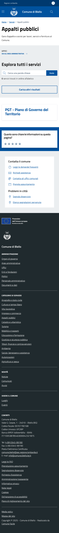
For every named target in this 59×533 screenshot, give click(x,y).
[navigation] (3, 11)
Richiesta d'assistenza (12, 474)
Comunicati (7, 381)
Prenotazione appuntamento (15, 466)
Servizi (12, 22)
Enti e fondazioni (9, 272)
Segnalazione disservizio (13, 470)
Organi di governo (10, 258)
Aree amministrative (11, 263)
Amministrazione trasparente (15, 479)
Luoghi (5, 400)
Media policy (7, 511)
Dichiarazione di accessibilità (14, 496)
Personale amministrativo (13, 280)
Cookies (5, 492)
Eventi (5, 404)
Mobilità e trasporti (10, 330)
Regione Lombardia (10, 3)
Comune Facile (8, 523)
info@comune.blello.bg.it (20, 455)
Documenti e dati (9, 285)
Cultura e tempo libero (12, 304)
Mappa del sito (8, 516)
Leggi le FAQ (7, 461)
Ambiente (6, 348)
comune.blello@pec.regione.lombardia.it (20, 452)
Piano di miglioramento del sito (16, 501)
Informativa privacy (10, 483)
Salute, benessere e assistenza (16, 352)
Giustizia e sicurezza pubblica (15, 339)
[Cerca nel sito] (51, 11)
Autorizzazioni (8, 357)
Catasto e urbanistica (11, 322)
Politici (5, 276)
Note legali (7, 488)
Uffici (4, 267)
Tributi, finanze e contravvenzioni (16, 344)
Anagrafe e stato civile (12, 300)
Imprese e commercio (11, 313)
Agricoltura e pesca (10, 361)
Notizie (5, 376)
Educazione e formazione (13, 335)
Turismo (5, 326)
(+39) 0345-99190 (14, 442)
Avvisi (4, 385)
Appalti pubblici (8, 317)
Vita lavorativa (8, 309)
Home (4, 22)
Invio (52, 73)
